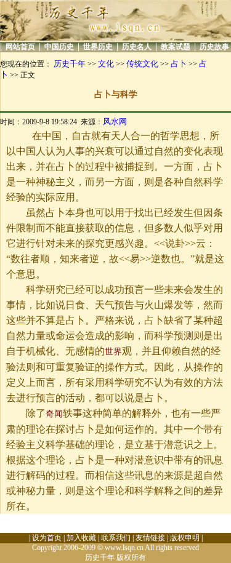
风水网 (115, 121)
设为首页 (47, 537)
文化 (106, 63)
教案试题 (175, 46)
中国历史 (59, 46)
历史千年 (70, 63)
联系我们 (116, 537)
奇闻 (54, 413)
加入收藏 (81, 537)
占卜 (179, 63)
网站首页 (20, 46)
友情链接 (150, 537)
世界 (113, 351)
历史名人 (137, 46)
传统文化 (142, 63)
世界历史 (98, 46)
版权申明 (185, 537)
